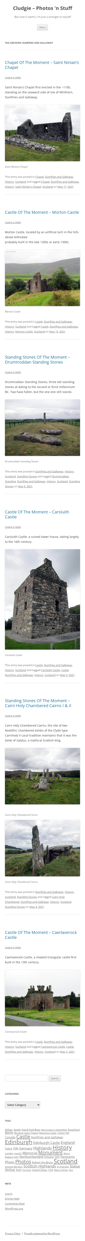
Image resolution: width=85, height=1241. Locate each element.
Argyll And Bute (30, 1130)
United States (39, 1170)
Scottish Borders (14, 1166)
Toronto (26, 1170)
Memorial (29, 1153)
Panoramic (67, 1157)
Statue (75, 1166)
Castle (39, 321)
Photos (23, 1161)
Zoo (71, 1170)
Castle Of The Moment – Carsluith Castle (37, 514)
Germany (25, 1148)
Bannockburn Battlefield (54, 1129)
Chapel (39, 177)
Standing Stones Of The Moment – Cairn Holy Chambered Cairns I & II (38, 703)
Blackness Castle (48, 1133)
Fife (15, 1148)
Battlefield (74, 1130)
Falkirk (8, 1148)
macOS (18, 1153)
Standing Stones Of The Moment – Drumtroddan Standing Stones (37, 359)
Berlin (9, 1132)
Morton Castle (24, 331)
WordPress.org (14, 1208)
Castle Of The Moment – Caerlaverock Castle (41, 935)
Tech (18, 1170)
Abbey (9, 1130)
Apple (17, 1130)
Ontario (49, 1157)
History (9, 182)
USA (50, 1170)
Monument (50, 1152)
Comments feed (15, 1203)
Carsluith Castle (50, 670)
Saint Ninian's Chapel (28, 187)
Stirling (10, 1170)
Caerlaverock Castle (53, 1047)
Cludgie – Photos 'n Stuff (42, 8)
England (68, 1142)
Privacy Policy (12, 1233)
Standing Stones (27, 476)
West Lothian (61, 1170)
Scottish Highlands (40, 1166)
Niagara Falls (12, 1157)
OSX (57, 1157)
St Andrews (63, 1166)
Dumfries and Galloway (59, 177)
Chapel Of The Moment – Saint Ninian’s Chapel (42, 65)
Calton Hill (63, 1133)
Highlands (42, 1148)
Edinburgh (18, 1142)
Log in (8, 1193)
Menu (42, 27)
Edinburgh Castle (46, 1142)
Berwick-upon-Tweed (26, 1133)
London (9, 1153)
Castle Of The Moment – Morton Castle (42, 212)
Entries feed (12, 1198)
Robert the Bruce (42, 1162)
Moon (67, 1153)
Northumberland (31, 1157)
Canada (10, 1137)
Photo (9, 1162)
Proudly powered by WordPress (42, 1233)
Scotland (20, 182)
